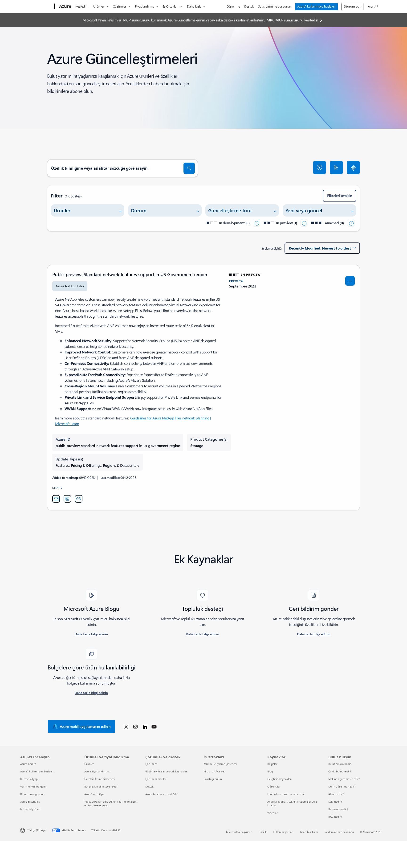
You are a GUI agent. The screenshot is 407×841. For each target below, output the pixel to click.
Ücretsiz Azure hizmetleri (99, 779)
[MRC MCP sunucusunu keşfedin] (353, 167)
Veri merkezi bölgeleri (33, 786)
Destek (249, 6)
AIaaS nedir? (336, 794)
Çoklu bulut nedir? (339, 771)
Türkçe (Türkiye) (36, 830)
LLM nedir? (335, 801)
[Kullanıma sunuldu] (351, 223)
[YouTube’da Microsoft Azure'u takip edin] (154, 726)
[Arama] (189, 168)
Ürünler (98, 6)
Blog (270, 771)
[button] (319, 167)
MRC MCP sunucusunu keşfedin (292, 19)
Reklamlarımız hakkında (339, 832)
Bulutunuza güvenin (32, 794)
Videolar (272, 813)
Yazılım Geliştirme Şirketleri (220, 764)
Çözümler (119, 6)
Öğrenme (233, 6)
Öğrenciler (274, 786)
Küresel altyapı (29, 779)
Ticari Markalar (309, 832)
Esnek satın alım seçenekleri (101, 786)
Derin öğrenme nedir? (342, 786)
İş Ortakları (170, 6)
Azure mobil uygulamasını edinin (85, 726)
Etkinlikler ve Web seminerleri (285, 794)
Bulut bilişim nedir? (340, 764)
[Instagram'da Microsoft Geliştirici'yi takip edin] (135, 726)
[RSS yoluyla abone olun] (336, 167)
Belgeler (272, 764)
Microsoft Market (214, 771)
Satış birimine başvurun (274, 6)
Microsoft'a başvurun (239, 832)
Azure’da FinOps (94, 794)
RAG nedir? (335, 816)
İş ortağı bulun (213, 779)
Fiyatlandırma (144, 6)
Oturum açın (352, 6)
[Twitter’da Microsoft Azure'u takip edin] (126, 726)
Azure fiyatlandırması (97, 771)
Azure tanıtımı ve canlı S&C (161, 794)
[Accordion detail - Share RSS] (67, 499)
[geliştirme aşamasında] (256, 223)
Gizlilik (263, 832)
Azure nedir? (28, 764)
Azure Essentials (30, 801)
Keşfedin (81, 6)
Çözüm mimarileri (156, 779)
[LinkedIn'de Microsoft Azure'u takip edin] (145, 726)
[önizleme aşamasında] (304, 223)
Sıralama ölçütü (271, 248)
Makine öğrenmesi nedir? (344, 779)
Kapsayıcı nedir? (338, 809)
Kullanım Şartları (283, 832)
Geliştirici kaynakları (279, 779)
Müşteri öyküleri (30, 809)
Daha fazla (194, 6)
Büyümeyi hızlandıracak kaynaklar (166, 771)
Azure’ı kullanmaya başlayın (316, 6)
